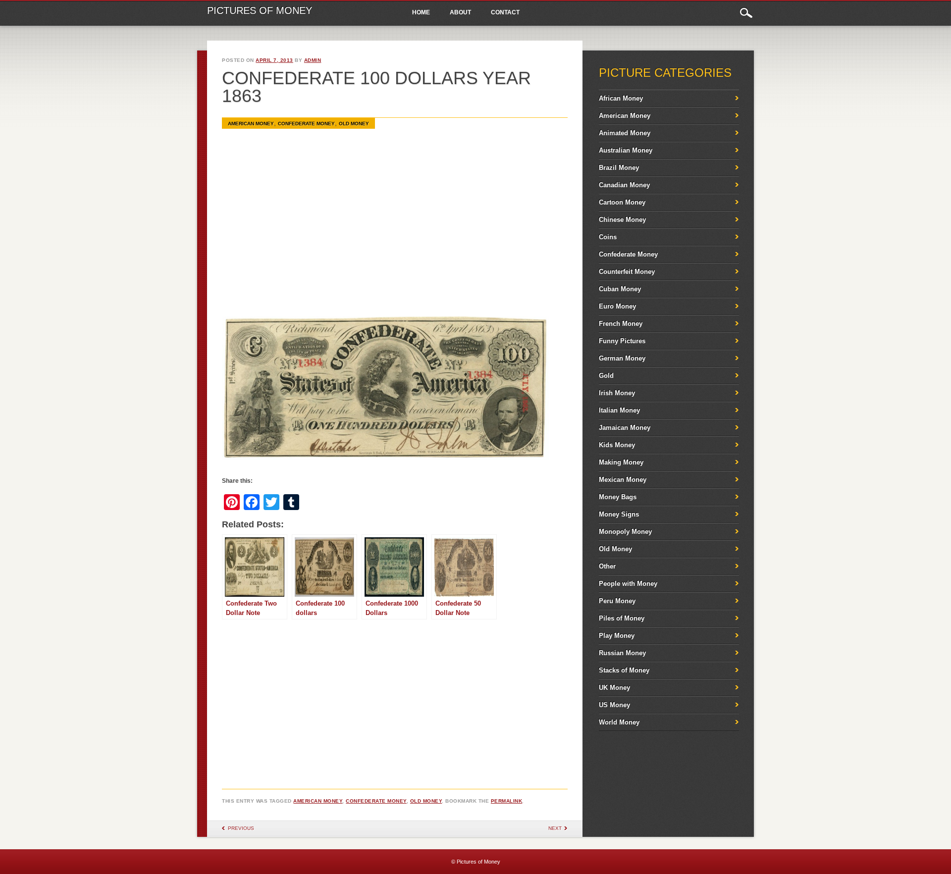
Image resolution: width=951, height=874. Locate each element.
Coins (608, 237)
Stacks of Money (624, 670)
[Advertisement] (395, 227)
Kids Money (617, 445)
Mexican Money (622, 479)
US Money (614, 705)
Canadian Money (624, 185)
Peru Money (617, 601)
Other (607, 566)
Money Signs (619, 514)
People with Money (628, 583)
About (460, 12)
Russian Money (622, 653)
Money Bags (617, 497)
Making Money (621, 462)
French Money (620, 323)
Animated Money (624, 133)
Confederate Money (306, 123)
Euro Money (617, 306)
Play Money (616, 635)
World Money (619, 722)
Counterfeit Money (627, 271)
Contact (505, 12)
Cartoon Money (622, 202)
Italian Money (619, 410)
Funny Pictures (622, 341)
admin (312, 60)
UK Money (614, 687)
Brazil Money (619, 167)
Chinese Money (622, 219)
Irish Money (617, 393)
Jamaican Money (624, 427)
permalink (507, 801)
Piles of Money (621, 618)
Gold (606, 375)
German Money (622, 358)
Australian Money (625, 150)
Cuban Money (620, 289)
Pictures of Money (259, 10)
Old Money (354, 123)
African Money (621, 98)
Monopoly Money (625, 531)
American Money (251, 123)
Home (421, 12)
